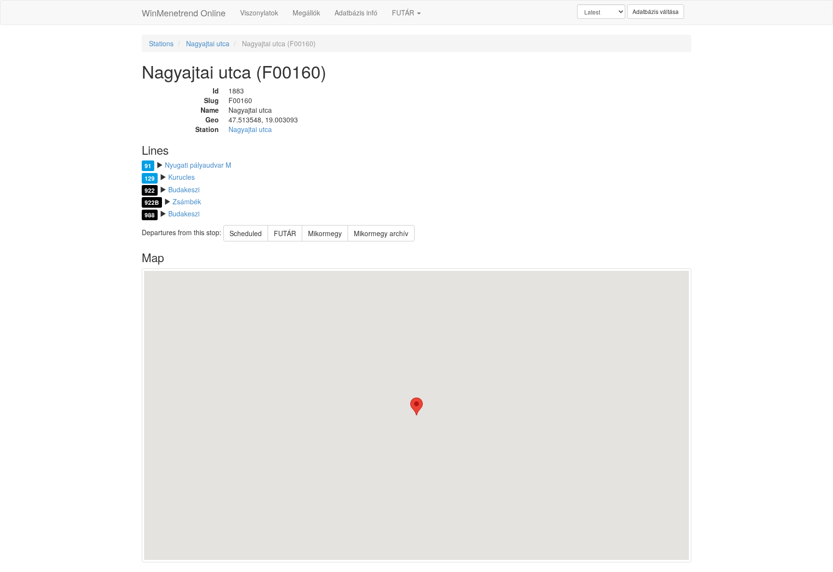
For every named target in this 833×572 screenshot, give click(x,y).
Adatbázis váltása (655, 11)
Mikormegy (325, 233)
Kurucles (181, 177)
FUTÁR (404, 12)
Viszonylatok (259, 12)
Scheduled (245, 233)
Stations (161, 43)
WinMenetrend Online (184, 12)
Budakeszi (184, 189)
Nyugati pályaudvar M (198, 165)
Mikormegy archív (381, 233)
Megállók (306, 12)
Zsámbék (187, 201)
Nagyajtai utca (207, 43)
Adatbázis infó (356, 12)
